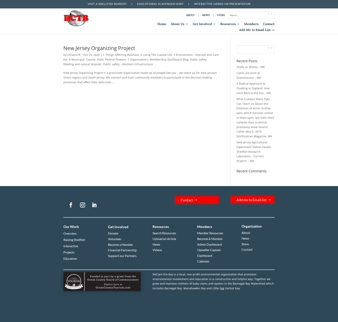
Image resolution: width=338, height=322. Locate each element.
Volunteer (114, 239)
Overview (69, 233)
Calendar (203, 261)
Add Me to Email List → (257, 30)
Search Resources (164, 233)
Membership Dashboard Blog (169, 59)
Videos (157, 250)
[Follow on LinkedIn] (94, 205)
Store (221, 15)
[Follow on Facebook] (71, 205)
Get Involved (202, 24)
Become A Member (210, 239)
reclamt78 (73, 55)
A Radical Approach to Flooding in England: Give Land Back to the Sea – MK (253, 88)
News (206, 15)
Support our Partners (122, 256)
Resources (228, 24)
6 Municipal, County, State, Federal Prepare (97, 59)
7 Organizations (138, 59)
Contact (269, 24)
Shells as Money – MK (250, 67)
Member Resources (210, 233)
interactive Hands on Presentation (222, 3)
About (190, 15)
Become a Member (120, 244)
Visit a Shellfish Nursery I (112, 3)
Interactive (70, 246)
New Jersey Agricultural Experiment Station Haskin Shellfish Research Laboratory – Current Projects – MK (253, 151)
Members (251, 24)
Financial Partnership (122, 250)
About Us (177, 24)
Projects (69, 252)
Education (70, 258)
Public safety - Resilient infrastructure (128, 64)
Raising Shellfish (74, 240)
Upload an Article (164, 239)
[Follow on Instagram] (82, 205)
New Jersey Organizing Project (99, 48)
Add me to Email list (251, 200)
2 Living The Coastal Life (156, 55)
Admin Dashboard (209, 244)
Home (161, 24)
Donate (113, 233)
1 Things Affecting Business (121, 55)
